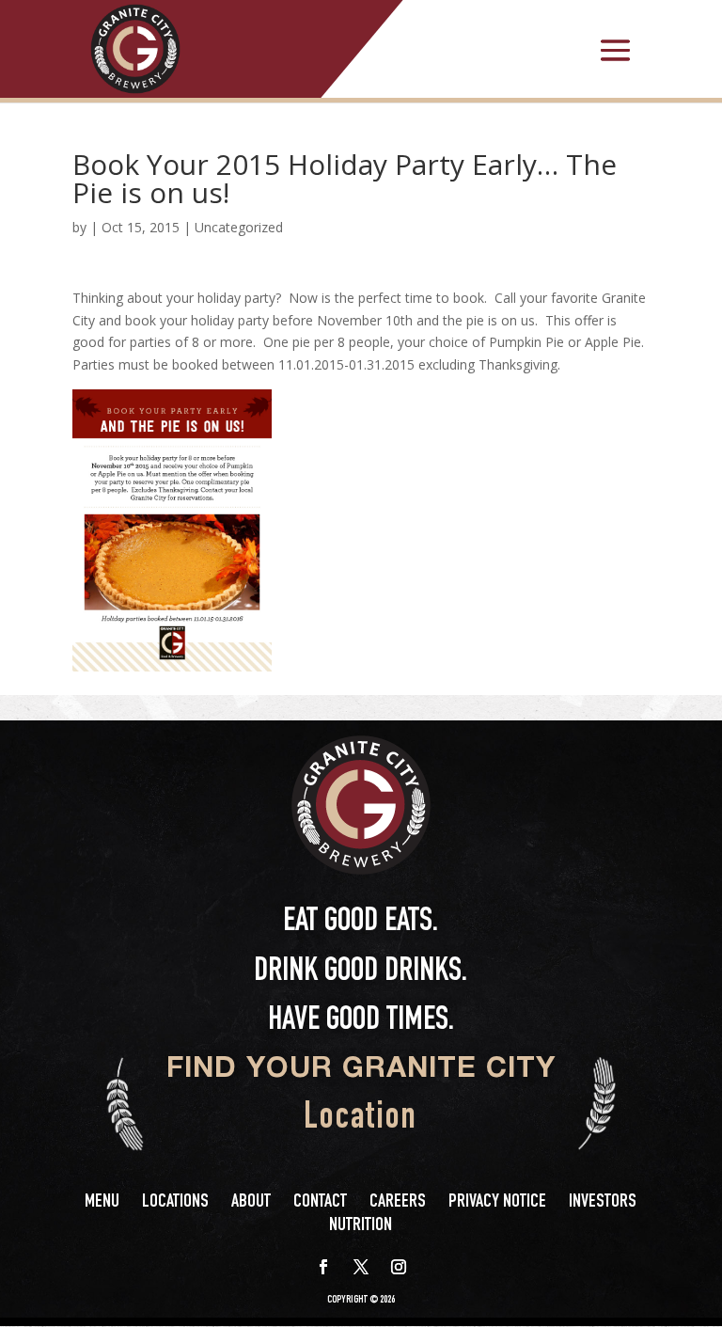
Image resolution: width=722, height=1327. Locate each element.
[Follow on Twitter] (361, 1267)
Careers (397, 1202)
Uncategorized (239, 227)
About (251, 1202)
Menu (102, 1202)
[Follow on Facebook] (323, 1267)
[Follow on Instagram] (399, 1267)
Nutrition (360, 1226)
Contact (320, 1202)
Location (360, 1120)
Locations (175, 1202)
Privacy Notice (497, 1202)
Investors (602, 1202)
